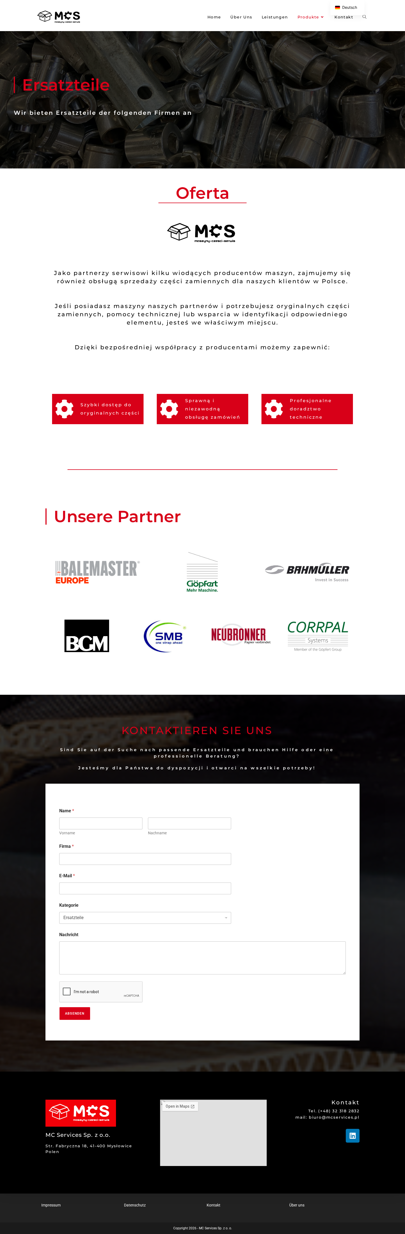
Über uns (296, 1205)
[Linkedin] (353, 1136)
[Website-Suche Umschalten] (364, 17)
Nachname (157, 833)
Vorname (67, 833)
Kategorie (69, 905)
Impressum (51, 1205)
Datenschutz (135, 1205)
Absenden (75, 1013)
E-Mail (67, 875)
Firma (66, 846)
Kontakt (213, 1205)
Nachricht (68, 934)
